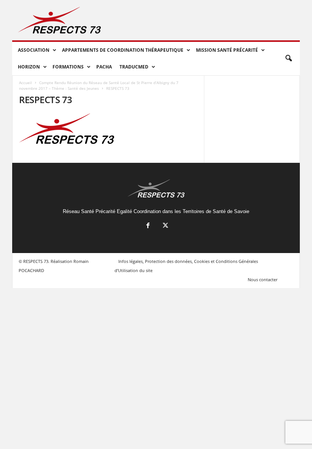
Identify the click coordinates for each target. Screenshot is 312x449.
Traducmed (133, 67)
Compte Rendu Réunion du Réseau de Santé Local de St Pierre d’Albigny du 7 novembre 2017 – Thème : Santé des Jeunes (98, 85)
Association (33, 50)
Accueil (25, 82)
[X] (165, 226)
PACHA (104, 67)
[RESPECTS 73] (108, 128)
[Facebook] (148, 226)
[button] (288, 58)
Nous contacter (262, 279)
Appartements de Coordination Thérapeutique (122, 50)
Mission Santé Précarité (227, 50)
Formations (68, 67)
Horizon (29, 67)
